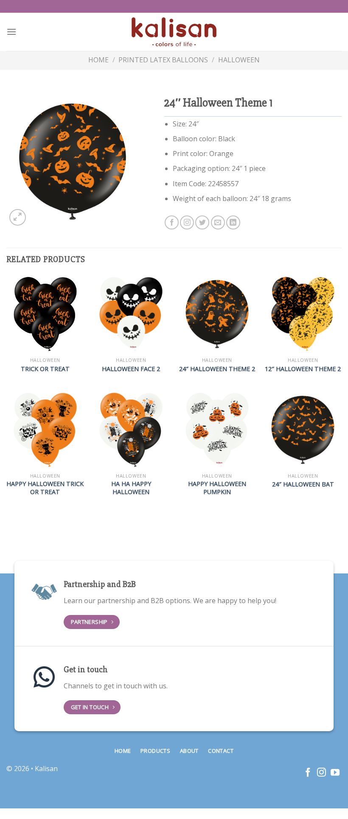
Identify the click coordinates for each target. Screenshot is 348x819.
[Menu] (11, 31)
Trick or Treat (45, 369)
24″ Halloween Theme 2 (217, 369)
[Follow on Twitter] (202, 222)
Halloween (239, 59)
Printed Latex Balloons (163, 59)
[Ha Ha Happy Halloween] (131, 430)
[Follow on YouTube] (335, 773)
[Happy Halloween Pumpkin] (217, 430)
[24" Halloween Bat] (303, 430)
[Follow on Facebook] (172, 222)
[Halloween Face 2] (131, 314)
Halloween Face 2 (131, 369)
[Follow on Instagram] (187, 222)
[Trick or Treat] (45, 314)
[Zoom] (17, 217)
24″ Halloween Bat (303, 484)
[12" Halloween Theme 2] (303, 314)
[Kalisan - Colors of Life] (174, 32)
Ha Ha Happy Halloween (131, 488)
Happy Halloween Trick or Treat (45, 488)
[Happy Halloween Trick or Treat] (45, 430)
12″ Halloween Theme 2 (303, 369)
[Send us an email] (218, 222)
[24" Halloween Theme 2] (217, 314)
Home (98, 59)
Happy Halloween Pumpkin (217, 488)
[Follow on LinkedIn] (233, 222)
